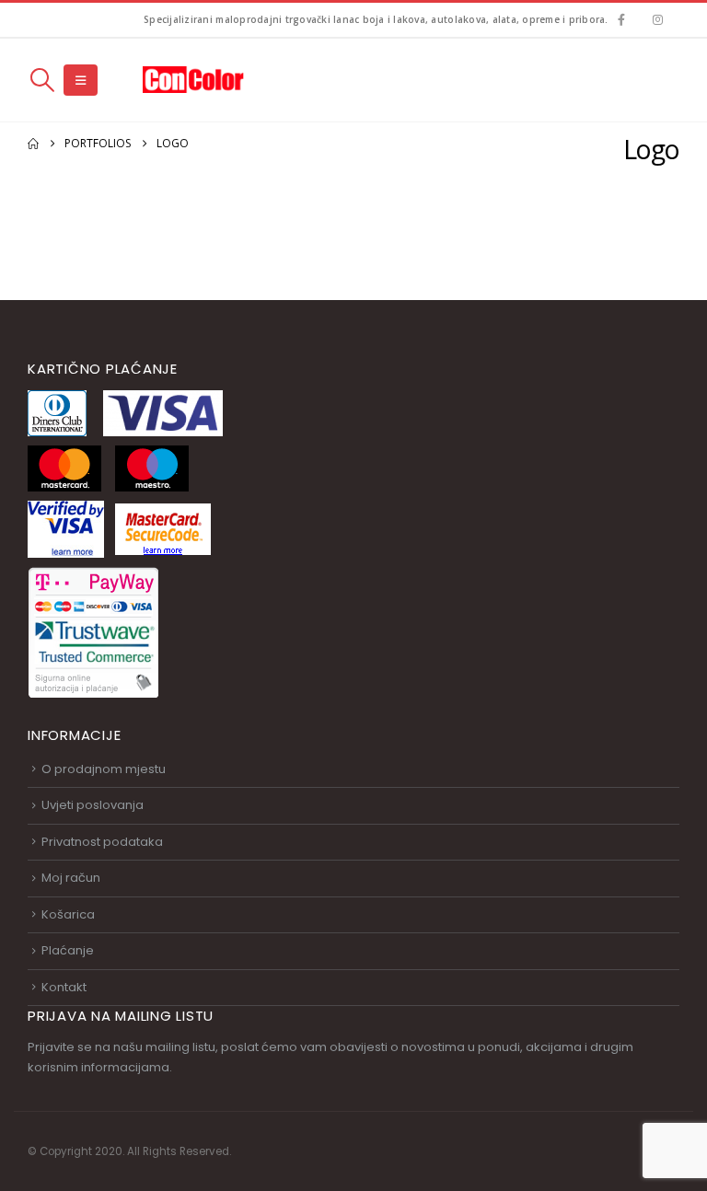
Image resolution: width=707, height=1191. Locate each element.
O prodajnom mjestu (103, 769)
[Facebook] (621, 19)
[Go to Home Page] (33, 143)
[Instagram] (657, 19)
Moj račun (70, 877)
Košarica (68, 914)
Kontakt (64, 987)
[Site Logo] (193, 79)
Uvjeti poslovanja (92, 805)
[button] (42, 80)
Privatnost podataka (102, 841)
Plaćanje (67, 950)
